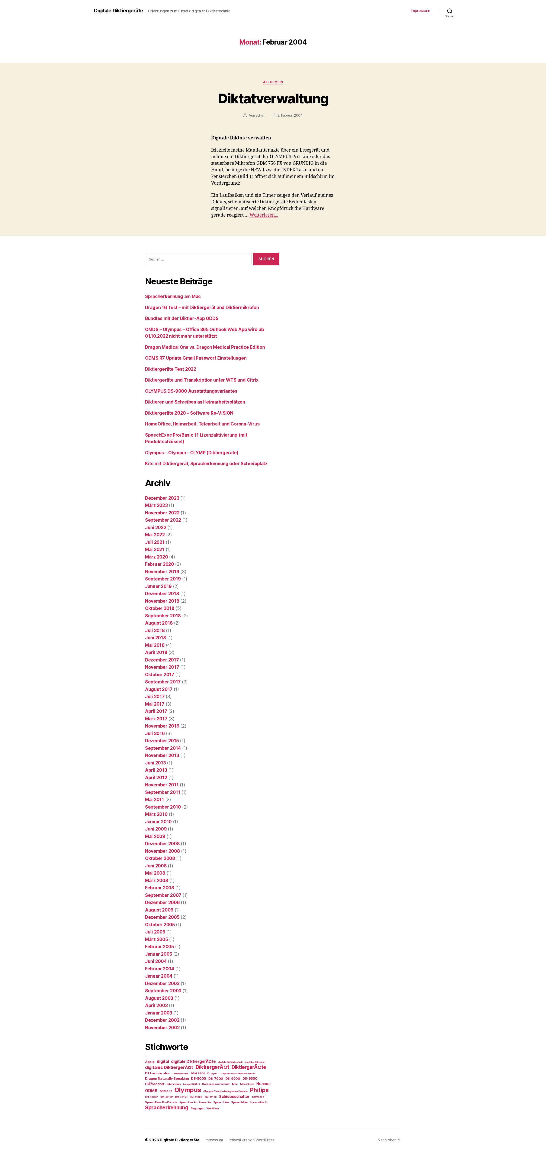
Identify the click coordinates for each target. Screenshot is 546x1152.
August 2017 (159, 689)
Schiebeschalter (234, 1096)
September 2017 (163, 682)
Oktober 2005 (160, 924)
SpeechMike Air (259, 1102)
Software (258, 1096)
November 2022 (162, 512)
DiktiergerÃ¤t (212, 1067)
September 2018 (163, 615)
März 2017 (156, 718)
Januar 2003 (158, 1013)
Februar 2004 (159, 968)
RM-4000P (151, 1097)
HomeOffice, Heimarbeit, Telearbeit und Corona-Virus (202, 424)
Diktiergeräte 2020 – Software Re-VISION (189, 413)
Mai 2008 (155, 873)
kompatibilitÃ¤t (191, 1084)
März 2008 (156, 880)
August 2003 (159, 998)
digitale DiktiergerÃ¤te (193, 1061)
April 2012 (156, 777)
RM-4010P (166, 1097)
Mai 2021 (154, 549)
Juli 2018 (155, 630)
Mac (235, 1084)
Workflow (212, 1108)
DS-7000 (215, 1079)
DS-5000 (198, 1079)
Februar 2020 (159, 564)
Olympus (187, 1090)
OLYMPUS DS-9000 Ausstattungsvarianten (191, 391)
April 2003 (156, 1005)
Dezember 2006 (162, 902)
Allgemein (273, 82)
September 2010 (163, 807)
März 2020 (156, 557)
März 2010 (156, 814)
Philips (259, 1090)
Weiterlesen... (264, 215)
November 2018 (162, 601)
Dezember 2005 (162, 917)
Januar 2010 (158, 821)
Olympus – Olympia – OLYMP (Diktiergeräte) (191, 452)
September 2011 (162, 792)
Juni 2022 (155, 527)
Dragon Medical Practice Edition (237, 1073)
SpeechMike (239, 1102)
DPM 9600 (198, 1073)
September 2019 (163, 579)
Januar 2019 (158, 586)
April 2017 (156, 711)
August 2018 (159, 623)
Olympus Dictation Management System (225, 1091)
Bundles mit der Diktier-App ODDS (181, 318)
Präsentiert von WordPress (251, 1140)
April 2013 (156, 770)
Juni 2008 (156, 865)
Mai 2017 (154, 704)
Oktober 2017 (159, 674)
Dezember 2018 (162, 593)
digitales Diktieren (255, 1062)
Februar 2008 (159, 887)
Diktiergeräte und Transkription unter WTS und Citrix (201, 380)
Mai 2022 (155, 534)
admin (260, 115)
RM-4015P (181, 1097)
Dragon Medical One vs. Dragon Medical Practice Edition (205, 347)
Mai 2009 (155, 836)
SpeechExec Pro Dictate (161, 1102)
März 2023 (156, 505)
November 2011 (162, 784)
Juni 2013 (155, 763)
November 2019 (162, 571)
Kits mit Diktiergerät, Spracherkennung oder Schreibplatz (206, 463)
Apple (150, 1062)
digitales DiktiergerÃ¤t (169, 1067)
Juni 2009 (156, 829)
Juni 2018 (155, 637)
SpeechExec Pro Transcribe (195, 1102)
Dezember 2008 (162, 843)
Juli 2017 (155, 696)
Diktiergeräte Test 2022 (170, 369)
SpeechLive (221, 1102)
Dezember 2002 (162, 1020)
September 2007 (163, 895)
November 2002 (162, 1027)
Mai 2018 (155, 645)
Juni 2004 (156, 961)
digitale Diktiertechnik (230, 1062)
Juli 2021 (155, 542)
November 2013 (162, 755)
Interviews (174, 1084)
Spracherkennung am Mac (173, 296)
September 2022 (163, 520)
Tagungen (197, 1108)
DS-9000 (232, 1079)
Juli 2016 (155, 733)
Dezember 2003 (162, 983)
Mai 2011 (154, 799)
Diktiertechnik (181, 1073)
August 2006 (159, 910)
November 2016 (162, 726)
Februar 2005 (159, 946)
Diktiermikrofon (157, 1073)
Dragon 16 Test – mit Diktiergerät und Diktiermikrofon (202, 307)
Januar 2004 (158, 976)
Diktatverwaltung (273, 98)
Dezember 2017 (162, 660)
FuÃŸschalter (154, 1084)
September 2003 (163, 990)
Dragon (212, 1073)
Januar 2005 (158, 954)
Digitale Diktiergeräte (118, 10)
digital (163, 1061)
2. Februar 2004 (290, 115)
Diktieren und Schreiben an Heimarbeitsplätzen (195, 402)
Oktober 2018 (159, 608)
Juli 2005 (155, 932)
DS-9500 (250, 1079)
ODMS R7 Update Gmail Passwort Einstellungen (195, 358)
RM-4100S (196, 1097)
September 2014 (163, 748)
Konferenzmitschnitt (216, 1084)
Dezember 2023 (162, 498)
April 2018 (156, 652)
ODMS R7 (166, 1091)
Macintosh (247, 1084)
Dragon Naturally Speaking (167, 1079)
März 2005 (156, 939)
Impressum (420, 10)
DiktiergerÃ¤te (249, 1067)
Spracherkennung (166, 1107)
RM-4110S (211, 1097)
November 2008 (162, 851)
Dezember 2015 (162, 740)
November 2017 (162, 667)
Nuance (263, 1083)
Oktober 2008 (160, 858)
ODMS (151, 1090)
